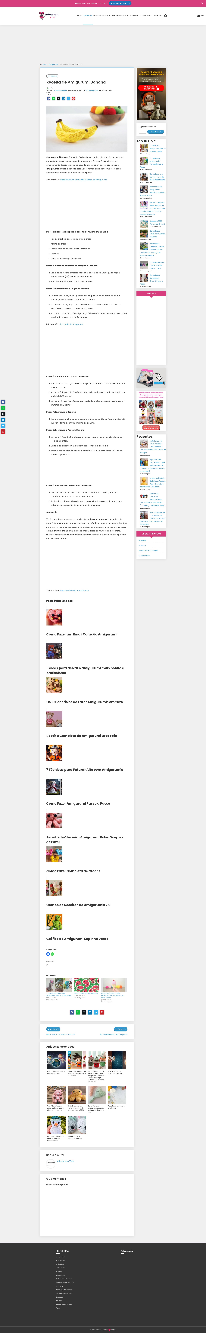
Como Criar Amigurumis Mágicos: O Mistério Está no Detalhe (77, 1073)
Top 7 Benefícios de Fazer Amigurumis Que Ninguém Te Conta (55, 1108)
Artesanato (60, 1268)
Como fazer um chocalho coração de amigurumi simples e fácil (96, 1109)
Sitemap (142, 545)
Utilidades (60, 1264)
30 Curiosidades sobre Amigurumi (113, 1034)
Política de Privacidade (148, 550)
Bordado (59, 1297)
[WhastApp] (53, 98)
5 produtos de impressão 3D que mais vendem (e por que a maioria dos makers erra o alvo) (152, 465)
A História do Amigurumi (71, 324)
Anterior (54, 1029)
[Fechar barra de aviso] (202, 3)
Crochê (59, 1272)
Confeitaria (60, 1260)
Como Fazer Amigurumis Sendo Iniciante (157, 234)
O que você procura (147, 126)
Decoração (60, 1275)
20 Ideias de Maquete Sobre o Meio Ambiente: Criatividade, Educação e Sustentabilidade (152, 249)
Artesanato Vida (60, 91)
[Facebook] (48, 98)
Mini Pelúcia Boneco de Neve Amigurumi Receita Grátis (55, 1138)
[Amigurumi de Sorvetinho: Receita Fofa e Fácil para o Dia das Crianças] (114, 985)
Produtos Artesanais (64, 1290)
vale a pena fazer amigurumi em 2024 (116, 1072)
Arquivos (142, 540)
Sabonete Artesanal (64, 1279)
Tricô (58, 1308)
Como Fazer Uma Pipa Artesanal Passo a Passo (157, 265)
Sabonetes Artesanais (65, 1282)
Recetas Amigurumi (64, 1304)
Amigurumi (53, 64)
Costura (59, 1286)
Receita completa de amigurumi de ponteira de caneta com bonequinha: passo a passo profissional (153, 208)
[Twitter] (58, 98)
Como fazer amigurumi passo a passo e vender (158, 148)
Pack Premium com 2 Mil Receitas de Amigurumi (83, 179)
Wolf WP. (113, 1330)
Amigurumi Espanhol (64, 1293)
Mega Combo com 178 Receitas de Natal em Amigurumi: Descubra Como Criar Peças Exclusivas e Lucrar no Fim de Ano (96, 1076)
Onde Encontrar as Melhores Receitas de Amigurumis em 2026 (76, 1108)
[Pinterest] (73, 98)
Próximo (119, 1029)
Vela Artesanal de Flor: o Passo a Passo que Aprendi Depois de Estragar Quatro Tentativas (152, 518)
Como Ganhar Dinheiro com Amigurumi (56, 1072)
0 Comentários (92, 91)
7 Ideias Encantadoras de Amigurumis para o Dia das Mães (58, 994)
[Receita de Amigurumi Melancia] (86, 985)
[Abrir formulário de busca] (165, 16)
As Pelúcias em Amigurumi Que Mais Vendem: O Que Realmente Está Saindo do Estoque (153, 447)
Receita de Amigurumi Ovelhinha (116, 1107)
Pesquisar (156, 131)
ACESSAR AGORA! (119, 3)
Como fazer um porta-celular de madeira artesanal (157, 177)
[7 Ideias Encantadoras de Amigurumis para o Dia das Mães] (59, 985)
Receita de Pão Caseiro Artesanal (60, 1034)
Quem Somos (144, 555)
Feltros (59, 1301)
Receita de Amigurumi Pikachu (74, 590)
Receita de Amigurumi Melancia (86, 993)
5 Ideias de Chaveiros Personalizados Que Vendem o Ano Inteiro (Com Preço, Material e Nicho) (152, 500)
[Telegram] (68, 98)
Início (45, 64)
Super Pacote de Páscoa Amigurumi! (75, 1137)
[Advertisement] (103, 41)
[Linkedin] (63, 98)
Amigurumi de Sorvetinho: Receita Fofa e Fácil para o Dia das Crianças (112, 995)
